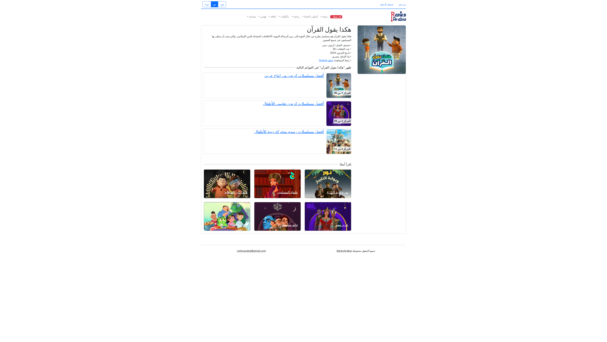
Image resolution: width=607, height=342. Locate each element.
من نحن (402, 4)
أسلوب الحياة (311, 16)
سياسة (252, 16)
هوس (263, 16)
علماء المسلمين (287, 192)
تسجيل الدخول (386, 4)
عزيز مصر (341, 225)
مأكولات (284, 16)
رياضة (296, 16)
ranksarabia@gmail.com (251, 251)
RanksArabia (344, 251)
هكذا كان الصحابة (236, 192)
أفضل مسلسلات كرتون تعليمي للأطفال (293, 103)
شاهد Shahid (326, 60)
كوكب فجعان (239, 225)
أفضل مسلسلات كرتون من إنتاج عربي (294, 75)
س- (222, 4)
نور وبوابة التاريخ (337, 192)
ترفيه (325, 16)
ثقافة (273, 16)
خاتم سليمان (289, 225)
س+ (206, 4)
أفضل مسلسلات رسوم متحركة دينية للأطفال (289, 131)
